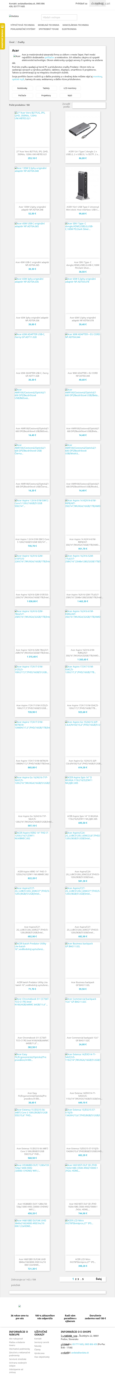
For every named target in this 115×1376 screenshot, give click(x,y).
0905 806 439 (91, 1344)
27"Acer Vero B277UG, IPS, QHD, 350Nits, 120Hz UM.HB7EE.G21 (32, 153)
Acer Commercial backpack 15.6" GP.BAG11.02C (83, 1039)
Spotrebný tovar (49, 29)
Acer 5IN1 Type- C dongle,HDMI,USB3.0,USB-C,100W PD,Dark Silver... (82, 265)
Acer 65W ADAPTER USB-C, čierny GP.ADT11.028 (32, 374)
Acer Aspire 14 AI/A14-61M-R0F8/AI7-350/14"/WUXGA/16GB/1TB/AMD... (83, 542)
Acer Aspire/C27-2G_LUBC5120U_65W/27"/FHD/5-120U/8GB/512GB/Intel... (32, 929)
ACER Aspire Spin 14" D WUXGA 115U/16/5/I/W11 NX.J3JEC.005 (82, 817)
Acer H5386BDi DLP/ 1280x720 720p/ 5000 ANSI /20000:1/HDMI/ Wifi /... (32, 1206)
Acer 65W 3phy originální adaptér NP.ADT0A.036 (32, 319)
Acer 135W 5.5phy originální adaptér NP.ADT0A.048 (32, 208)
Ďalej (100, 1279)
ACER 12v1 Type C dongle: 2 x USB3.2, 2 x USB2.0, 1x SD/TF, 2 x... (83, 153)
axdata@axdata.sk (26, 3)
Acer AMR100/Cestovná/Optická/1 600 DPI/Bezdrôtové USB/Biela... (82, 430)
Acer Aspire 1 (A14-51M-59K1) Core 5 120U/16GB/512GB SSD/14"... (32, 540)
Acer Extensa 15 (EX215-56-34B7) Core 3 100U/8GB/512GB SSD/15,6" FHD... (32, 1151)
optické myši (18, 79)
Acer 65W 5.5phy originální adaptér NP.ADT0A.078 (83, 319)
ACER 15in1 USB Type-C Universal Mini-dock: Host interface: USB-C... (82, 208)
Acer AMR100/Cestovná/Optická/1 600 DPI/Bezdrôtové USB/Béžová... (32, 430)
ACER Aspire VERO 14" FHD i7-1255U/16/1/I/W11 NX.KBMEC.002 (32, 873)
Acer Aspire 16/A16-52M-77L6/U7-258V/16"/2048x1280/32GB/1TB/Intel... (84, 596)
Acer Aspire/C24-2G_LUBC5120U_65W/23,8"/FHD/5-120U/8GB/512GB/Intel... (83, 874)
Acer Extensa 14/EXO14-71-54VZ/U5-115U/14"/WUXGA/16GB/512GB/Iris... (84, 1096)
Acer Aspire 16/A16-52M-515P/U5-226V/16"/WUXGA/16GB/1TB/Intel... (32, 596)
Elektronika (69, 29)
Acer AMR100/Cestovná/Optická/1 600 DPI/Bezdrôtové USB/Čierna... (32, 485)
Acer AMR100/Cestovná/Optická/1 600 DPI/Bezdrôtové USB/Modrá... (82, 485)
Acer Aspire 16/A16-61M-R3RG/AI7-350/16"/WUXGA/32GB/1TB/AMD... (83, 653)
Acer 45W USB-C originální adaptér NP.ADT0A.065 (32, 263)
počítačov (49, 57)
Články (37, 1349)
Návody (37, 1346)
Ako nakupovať (16, 1338)
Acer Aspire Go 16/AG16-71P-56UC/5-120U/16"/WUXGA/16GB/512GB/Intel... (34, 819)
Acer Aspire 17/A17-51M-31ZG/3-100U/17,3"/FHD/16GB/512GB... (32, 707)
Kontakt (38, 1338)
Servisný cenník (41, 1342)
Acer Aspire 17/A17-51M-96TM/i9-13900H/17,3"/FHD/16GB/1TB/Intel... (33, 762)
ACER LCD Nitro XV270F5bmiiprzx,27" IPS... (83, 1260)
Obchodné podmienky (19, 1349)
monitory (97, 76)
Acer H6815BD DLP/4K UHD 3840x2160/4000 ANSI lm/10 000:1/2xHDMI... (32, 1262)
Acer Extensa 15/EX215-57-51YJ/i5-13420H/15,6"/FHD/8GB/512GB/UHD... (84, 1150)
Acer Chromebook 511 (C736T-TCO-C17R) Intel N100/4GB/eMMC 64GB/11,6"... (32, 1040)
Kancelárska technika (76, 25)
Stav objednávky (42, 1357)
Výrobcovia (39, 1353)
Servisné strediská (17, 1359)
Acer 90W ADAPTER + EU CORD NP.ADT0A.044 (83, 374)
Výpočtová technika (22, 25)
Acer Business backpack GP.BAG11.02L (82, 983)
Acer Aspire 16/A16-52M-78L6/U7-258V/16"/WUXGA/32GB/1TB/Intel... (32, 651)
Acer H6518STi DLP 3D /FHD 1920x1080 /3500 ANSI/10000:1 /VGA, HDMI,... (82, 1206)
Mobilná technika (48, 25)
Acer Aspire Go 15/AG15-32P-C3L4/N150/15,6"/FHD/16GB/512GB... (84, 762)
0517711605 (19, 6)
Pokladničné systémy (23, 29)
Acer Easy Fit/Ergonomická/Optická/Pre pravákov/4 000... (32, 1096)
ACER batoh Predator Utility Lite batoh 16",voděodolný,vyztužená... (32, 983)
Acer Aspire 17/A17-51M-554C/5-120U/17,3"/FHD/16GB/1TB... (82, 707)
